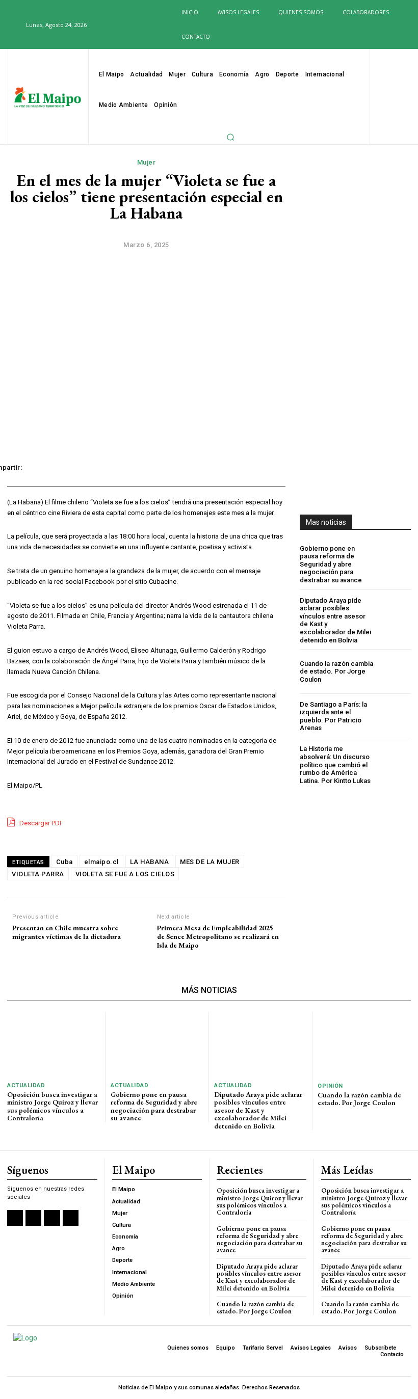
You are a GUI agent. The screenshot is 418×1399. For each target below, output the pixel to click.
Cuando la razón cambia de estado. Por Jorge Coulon (336, 671)
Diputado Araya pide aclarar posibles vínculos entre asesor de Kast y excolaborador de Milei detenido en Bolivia (258, 1110)
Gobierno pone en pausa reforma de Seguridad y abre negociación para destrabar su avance (331, 564)
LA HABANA (149, 862)
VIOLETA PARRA (38, 874)
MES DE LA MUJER (210, 862)
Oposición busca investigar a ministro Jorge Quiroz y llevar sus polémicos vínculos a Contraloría (52, 1106)
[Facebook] (98, 25)
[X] (132, 25)
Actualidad (26, 1085)
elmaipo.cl (101, 862)
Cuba (64, 862)
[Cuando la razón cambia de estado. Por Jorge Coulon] (394, 671)
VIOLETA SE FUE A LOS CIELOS (125, 874)
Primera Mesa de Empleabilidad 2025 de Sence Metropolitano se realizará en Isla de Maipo (218, 936)
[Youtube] (148, 25)
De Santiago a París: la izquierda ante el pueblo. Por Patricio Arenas (333, 716)
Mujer (146, 162)
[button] (12, 24)
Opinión (330, 1086)
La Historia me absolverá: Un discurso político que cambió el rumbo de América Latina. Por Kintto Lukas (335, 764)
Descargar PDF (40, 823)
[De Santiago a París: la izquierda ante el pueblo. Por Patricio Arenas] (394, 716)
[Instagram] (115, 25)
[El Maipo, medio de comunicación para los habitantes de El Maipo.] (47, 97)
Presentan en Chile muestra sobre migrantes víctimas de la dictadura (66, 932)
